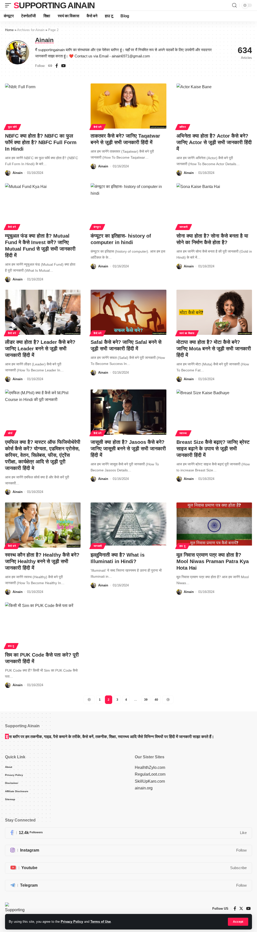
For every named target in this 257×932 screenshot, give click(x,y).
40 (156, 699)
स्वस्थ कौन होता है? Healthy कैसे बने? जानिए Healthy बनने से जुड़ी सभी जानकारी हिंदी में (42, 561)
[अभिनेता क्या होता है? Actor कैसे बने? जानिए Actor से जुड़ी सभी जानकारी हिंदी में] (214, 106)
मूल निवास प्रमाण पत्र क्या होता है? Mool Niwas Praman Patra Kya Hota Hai (212, 561)
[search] (234, 5)
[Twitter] (241, 908)
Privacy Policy (72, 921)
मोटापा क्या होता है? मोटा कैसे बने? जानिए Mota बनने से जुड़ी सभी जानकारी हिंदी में (213, 348)
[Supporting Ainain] (15, 908)
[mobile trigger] (9, 5)
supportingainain (51, 50)
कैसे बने (98, 127)
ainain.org (144, 788)
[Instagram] (128, 850)
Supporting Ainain (54, 5)
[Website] (50, 66)
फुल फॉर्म (12, 127)
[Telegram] (128, 885)
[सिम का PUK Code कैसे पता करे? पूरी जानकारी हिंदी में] (43, 625)
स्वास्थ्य (183, 433)
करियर (182, 127)
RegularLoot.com (150, 774)
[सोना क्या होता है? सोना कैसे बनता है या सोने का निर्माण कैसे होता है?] (214, 206)
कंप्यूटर (97, 227)
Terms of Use (100, 921)
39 (146, 699)
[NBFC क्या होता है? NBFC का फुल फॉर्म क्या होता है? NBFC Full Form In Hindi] (43, 106)
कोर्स (10, 433)
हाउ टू (182, 546)
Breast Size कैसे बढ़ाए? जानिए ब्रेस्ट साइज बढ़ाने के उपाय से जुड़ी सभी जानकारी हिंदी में (212, 448)
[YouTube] (63, 66)
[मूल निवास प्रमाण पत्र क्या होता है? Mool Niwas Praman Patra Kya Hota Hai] (214, 525)
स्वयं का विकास (187, 333)
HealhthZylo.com (150, 767)
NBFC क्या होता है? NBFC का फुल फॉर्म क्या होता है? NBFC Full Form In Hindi (41, 142)
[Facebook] (56, 66)
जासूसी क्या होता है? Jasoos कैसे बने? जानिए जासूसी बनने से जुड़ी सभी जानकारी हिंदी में (128, 448)
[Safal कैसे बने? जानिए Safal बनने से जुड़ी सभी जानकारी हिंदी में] (128, 312)
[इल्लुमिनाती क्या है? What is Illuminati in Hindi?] (128, 525)
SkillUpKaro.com (150, 781)
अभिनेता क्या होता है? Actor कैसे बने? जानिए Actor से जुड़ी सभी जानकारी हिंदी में (214, 142)
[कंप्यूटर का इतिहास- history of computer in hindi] (128, 206)
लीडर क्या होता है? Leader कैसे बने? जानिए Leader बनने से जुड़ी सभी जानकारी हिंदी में (40, 348)
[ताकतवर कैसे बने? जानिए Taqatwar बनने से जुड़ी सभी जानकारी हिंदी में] (128, 106)
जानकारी (183, 227)
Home (9, 30)
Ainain (18, 173)
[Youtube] (128, 868)
